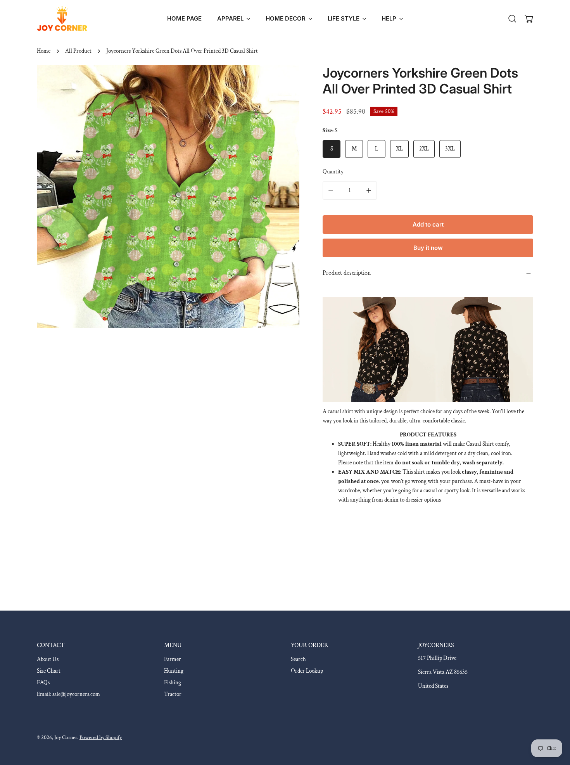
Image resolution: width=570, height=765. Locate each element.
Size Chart (48, 671)
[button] (233, 18)
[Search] (512, 18)
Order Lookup (307, 671)
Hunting (173, 671)
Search (298, 659)
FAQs (43, 682)
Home (43, 51)
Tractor (172, 694)
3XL (450, 148)
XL (399, 148)
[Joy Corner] (62, 18)
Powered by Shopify (100, 737)
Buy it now (428, 247)
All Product (78, 51)
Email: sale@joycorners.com (68, 694)
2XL (424, 148)
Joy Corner (65, 737)
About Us (48, 659)
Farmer (172, 659)
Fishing (172, 682)
